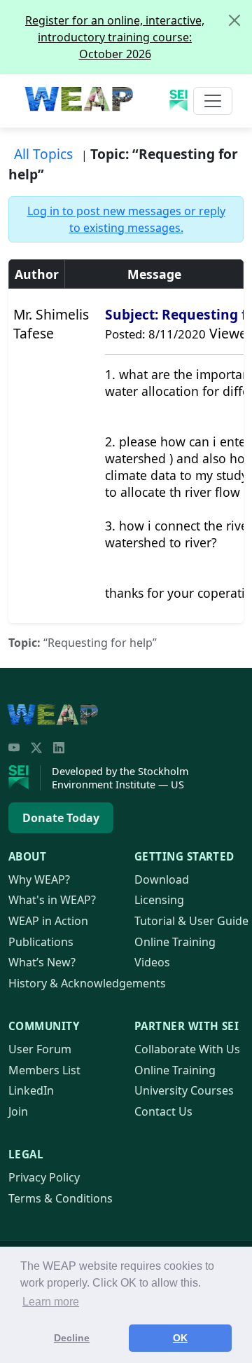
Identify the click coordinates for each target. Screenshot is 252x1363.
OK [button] (180, 1337)
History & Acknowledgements (87, 983)
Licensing (159, 899)
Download (161, 879)
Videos (152, 962)
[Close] (234, 20)
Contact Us (163, 1111)
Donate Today (60, 818)
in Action (48, 921)
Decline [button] (72, 1337)
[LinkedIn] (58, 747)
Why (39, 879)
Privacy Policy (44, 1177)
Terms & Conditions (60, 1198)
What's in (52, 899)
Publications (41, 942)
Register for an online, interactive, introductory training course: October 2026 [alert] (114, 37)
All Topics (43, 153)
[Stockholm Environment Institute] (24, 777)
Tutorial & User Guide (191, 921)
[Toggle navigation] (212, 101)
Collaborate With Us (187, 1049)
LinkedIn (31, 1090)
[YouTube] (14, 747)
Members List (44, 1070)
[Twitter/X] (36, 747)
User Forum (39, 1049)
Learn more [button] (50, 1302)
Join (18, 1111)
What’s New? (42, 962)
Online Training (175, 942)
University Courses (184, 1090)
